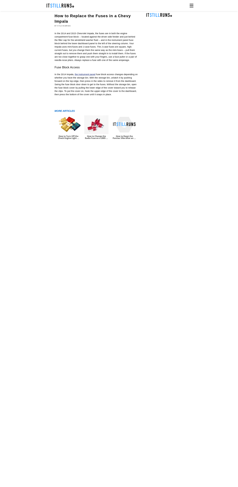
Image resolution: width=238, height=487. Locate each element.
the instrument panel (85, 74)
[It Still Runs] (60, 6)
